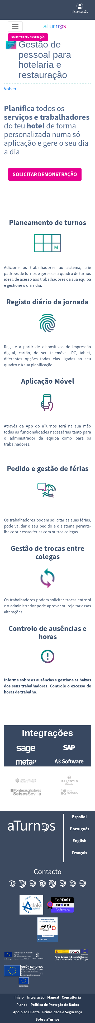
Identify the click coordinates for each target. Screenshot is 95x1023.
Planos (21, 1004)
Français (79, 852)
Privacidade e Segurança (62, 1012)
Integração (36, 997)
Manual (53, 997)
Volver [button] (10, 89)
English (79, 840)
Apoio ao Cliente (26, 1012)
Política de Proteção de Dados (55, 1004)
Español (79, 816)
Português (79, 828)
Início (19, 997)
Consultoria (71, 997)
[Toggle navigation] (15, 26)
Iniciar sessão (79, 11)
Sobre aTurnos (47, 1019)
